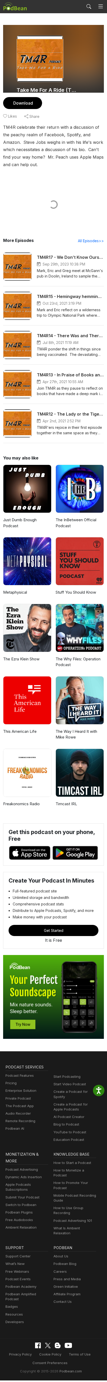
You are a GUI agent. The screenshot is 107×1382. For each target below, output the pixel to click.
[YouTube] (68, 1345)
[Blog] (58, 1345)
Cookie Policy (50, 1354)
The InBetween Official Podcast (76, 522)
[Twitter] (48, 1345)
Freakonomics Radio (21, 803)
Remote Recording (20, 1121)
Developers (14, 1322)
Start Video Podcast (70, 1084)
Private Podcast (18, 1098)
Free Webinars (17, 1271)
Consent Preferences (50, 1363)
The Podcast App (19, 1106)
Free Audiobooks (19, 1220)
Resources (14, 1314)
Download (23, 103)
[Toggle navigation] (100, 6)
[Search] (88, 6)
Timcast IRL (66, 803)
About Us (61, 1256)
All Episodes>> (91, 241)
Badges (11, 1306)
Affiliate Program (67, 1294)
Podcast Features (19, 1075)
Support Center (18, 1256)
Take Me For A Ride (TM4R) (47, 90)
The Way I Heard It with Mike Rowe (76, 734)
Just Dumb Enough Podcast (20, 522)
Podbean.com (70, 1371)
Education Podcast (69, 1139)
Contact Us (63, 1301)
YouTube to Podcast (70, 1132)
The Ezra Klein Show (21, 658)
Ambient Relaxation (21, 1227)
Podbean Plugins (19, 1212)
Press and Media (67, 1279)
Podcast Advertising (21, 1169)
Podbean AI (14, 1128)
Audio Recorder (18, 1113)
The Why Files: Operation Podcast (78, 661)
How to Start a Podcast (72, 1163)
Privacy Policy (20, 1354)
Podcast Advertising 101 (73, 1220)
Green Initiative (66, 1286)
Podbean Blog (65, 1264)
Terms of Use (80, 1354)
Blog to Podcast (66, 1124)
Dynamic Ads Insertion (23, 1177)
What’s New (15, 1264)
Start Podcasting (67, 1076)
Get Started (53, 930)
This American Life (20, 731)
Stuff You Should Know (76, 592)
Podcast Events (18, 1279)
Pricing (11, 1083)
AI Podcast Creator (69, 1117)
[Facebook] (38, 1345)
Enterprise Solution (20, 1090)
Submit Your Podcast (22, 1197)
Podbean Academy (20, 1286)
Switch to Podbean (20, 1205)
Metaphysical (15, 592)
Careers (60, 1271)
